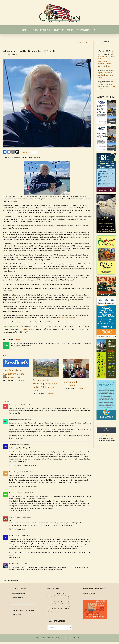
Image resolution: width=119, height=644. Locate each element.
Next (88, 42)
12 (58, 604)
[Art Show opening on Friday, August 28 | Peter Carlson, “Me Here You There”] (46, 368)
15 (69, 604)
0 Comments (20, 380)
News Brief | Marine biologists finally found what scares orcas (13, 374)
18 (55, 606)
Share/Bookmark (25, 153)
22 (69, 606)
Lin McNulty (16, 339)
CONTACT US (16, 614)
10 (52, 604)
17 (52, 606)
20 (62, 606)
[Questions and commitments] (76, 368)
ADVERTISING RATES (90, 594)
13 (62, 604)
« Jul (48, 614)
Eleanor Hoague (13, 405)
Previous (82, 42)
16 (48, 606)
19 (58, 606)
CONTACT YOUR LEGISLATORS (23, 610)
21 (65, 606)
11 (55, 604)
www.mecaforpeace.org (66, 318)
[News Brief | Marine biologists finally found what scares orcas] (16, 363)
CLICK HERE (26, 329)
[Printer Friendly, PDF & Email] (11, 326)
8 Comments (20, 55)
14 (65, 604)
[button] (94, 29)
